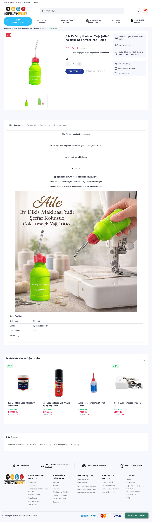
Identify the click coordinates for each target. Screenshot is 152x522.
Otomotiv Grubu (34, 495)
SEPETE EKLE (75, 71)
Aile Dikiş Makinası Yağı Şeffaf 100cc (91, 404)
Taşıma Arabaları (59, 499)
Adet (67, 59)
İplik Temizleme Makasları (87, 486)
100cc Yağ (75, 445)
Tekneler (56, 489)
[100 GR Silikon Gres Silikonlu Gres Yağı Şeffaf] (23, 383)
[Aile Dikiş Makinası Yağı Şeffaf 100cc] (94, 383)
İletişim (129, 479)
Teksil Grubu (33, 505)
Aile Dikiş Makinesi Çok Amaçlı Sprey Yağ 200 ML (56, 404)
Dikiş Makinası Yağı (15, 445)
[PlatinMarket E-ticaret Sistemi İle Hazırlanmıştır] (88, 515)
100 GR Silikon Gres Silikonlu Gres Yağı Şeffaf (23, 404)
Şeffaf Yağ (31, 445)
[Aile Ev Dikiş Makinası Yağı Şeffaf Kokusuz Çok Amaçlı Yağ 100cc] (34, 63)
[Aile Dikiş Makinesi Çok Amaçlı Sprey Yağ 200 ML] (58, 383)
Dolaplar (56, 502)
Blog (128, 498)
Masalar (56, 482)
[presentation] (140, 360)
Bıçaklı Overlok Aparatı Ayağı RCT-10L (128, 404)
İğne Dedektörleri (108, 492)
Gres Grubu (32, 498)
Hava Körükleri (107, 482)
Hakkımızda (130, 483)
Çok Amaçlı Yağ (60, 445)
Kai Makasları (82, 483)
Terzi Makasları (83, 479)
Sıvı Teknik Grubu (34, 501)
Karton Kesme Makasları (86, 489)
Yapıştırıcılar (33, 482)
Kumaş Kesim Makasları (86, 493)
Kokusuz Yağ (45, 445)
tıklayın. (106, 53)
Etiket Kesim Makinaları (110, 489)
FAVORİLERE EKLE (97, 71)
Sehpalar (56, 485)
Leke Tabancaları (108, 485)
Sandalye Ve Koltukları (61, 492)
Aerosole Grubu (34, 485)
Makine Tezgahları (60, 495)
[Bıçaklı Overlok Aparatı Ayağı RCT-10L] (129, 383)
